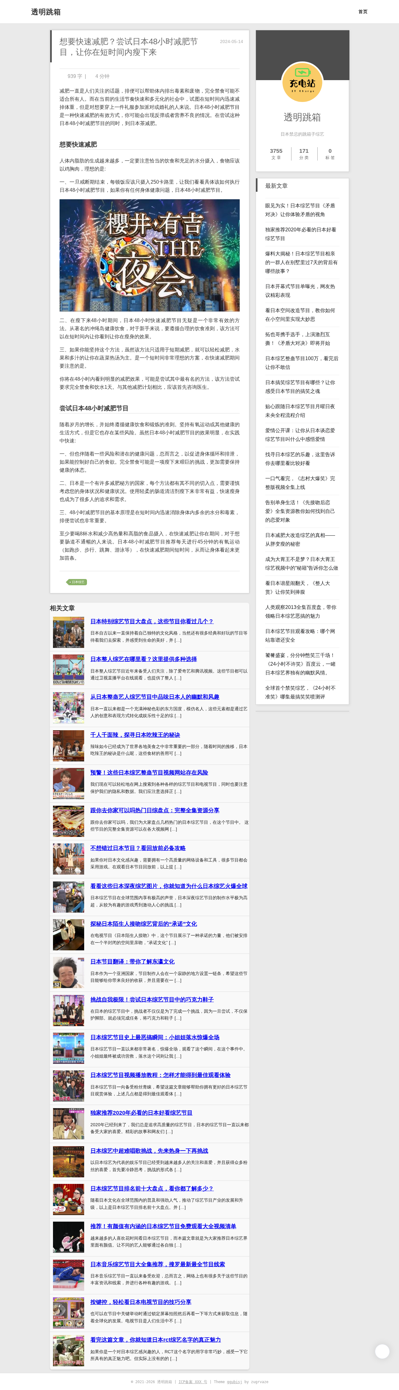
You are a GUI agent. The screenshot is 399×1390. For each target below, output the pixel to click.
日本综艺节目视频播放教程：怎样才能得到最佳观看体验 (160, 1075)
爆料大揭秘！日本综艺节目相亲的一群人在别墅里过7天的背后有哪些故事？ (301, 262)
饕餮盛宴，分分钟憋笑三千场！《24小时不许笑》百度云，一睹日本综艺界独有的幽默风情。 (300, 664)
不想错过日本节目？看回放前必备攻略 (138, 848)
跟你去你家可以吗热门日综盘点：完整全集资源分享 (154, 810)
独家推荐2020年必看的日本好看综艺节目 (141, 1113)
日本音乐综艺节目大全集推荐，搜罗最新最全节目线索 (157, 1264)
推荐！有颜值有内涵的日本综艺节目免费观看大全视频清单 (163, 1226)
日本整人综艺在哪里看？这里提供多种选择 (143, 659)
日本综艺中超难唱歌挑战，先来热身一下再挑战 (149, 1151)
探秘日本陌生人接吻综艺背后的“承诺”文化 (143, 924)
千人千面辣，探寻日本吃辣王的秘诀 (135, 735)
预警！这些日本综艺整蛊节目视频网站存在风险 (149, 773)
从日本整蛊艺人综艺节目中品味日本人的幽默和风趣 (154, 697)
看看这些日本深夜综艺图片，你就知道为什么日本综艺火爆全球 (169, 886)
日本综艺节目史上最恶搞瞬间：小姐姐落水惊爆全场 (154, 1037)
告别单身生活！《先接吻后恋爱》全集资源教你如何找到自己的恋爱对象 (300, 511)
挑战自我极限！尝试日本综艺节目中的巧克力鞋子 (152, 1000)
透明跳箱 (46, 12)
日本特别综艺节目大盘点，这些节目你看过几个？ (152, 621)
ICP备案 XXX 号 (193, 1382)
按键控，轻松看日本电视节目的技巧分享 (140, 1302)
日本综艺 (78, 582)
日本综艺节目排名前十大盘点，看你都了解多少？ (152, 1188)
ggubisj (234, 1382)
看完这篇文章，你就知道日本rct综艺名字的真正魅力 (155, 1340)
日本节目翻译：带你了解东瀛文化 (132, 961)
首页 (363, 11)
